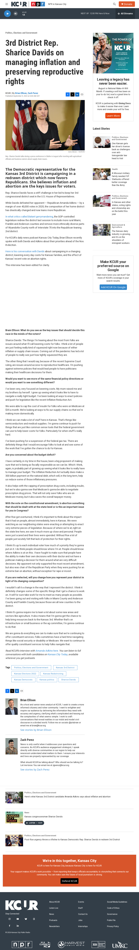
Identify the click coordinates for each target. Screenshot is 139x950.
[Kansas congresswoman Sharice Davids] (14, 817)
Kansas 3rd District (65, 667)
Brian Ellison (21, 93)
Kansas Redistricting (53, 674)
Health (115, 169)
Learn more (113, 115)
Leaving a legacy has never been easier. (113, 81)
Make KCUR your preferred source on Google (113, 266)
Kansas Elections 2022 (25, 674)
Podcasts (53, 920)
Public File (111, 920)
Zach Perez (33, 93)
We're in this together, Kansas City (69, 861)
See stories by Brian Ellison (35, 729)
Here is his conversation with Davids (25, 251)
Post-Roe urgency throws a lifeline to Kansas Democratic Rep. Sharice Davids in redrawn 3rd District (72, 839)
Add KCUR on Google (113, 287)
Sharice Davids (68, 680)
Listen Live (53, 908)
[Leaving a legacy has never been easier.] (113, 53)
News (26, 813)
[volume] (15, 14)
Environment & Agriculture (118, 226)
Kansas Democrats (23, 680)
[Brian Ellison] (11, 706)
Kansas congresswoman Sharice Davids (43, 816)
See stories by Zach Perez (34, 769)
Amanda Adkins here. (47, 650)
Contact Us (83, 914)
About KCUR (54, 902)
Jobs (80, 920)
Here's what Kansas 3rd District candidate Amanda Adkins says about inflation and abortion (67, 796)
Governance (112, 914)
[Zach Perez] (11, 746)
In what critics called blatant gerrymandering (29, 216)
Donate (128, 4)
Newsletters (54, 926)
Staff (80, 908)
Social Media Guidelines (117, 902)
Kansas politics (47, 680)
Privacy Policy (113, 926)
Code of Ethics (113, 908)
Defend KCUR (69, 881)
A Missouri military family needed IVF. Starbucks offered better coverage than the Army (121, 179)
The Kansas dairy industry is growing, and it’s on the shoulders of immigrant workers (121, 237)
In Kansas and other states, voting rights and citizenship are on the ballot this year (121, 208)
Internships (83, 926)
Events (81, 902)
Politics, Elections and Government (21, 32)
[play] (7, 13)
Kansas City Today (57, 654)
